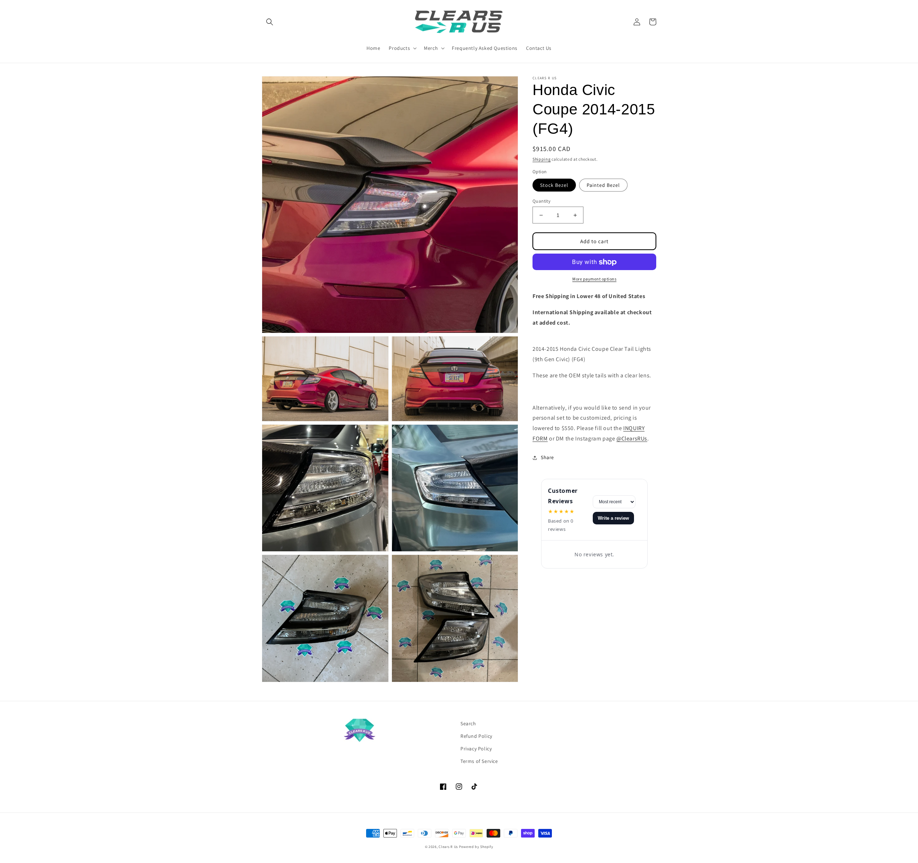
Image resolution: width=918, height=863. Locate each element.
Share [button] (547, 457)
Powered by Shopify (476, 846)
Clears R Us (448, 846)
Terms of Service (479, 761)
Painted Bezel (603, 185)
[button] (270, 22)
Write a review (613, 518)
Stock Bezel (554, 185)
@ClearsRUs (631, 438)
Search (468, 723)
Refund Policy (476, 736)
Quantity (541, 201)
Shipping (542, 159)
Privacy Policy (476, 748)
